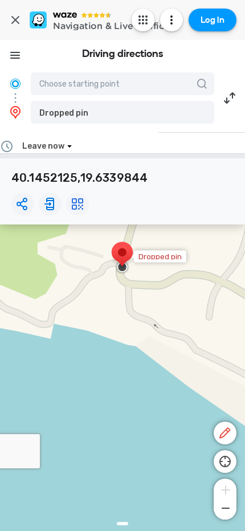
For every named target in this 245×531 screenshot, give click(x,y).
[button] (122, 112)
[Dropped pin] (122, 258)
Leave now (43, 146)
